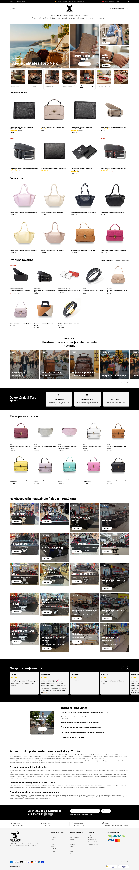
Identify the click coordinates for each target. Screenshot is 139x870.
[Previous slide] (123, 382)
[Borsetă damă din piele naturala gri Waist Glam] (45, 431)
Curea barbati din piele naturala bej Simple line (113, 127)
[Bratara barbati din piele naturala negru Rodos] (94, 275)
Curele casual (37, 288)
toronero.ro (17, 866)
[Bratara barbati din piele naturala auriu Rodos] (69, 309)
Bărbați (65, 15)
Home (53, 15)
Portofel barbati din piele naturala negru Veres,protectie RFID (81, 169)
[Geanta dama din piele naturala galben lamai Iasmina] (21, 465)
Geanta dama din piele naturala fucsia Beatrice (113, 250)
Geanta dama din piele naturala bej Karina (52, 212)
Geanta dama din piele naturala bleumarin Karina (84, 212)
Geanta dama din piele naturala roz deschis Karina (23, 212)
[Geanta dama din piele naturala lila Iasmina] (45, 465)
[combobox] (32, 8)
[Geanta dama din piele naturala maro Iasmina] (118, 431)
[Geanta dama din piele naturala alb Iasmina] (94, 431)
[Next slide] (127, 382)
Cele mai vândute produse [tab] (122, 260)
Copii (71, 15)
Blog (23, 1)
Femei (59, 15)
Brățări (84, 288)
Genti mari (36, 321)
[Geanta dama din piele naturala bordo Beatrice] (21, 431)
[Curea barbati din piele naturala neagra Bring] (45, 275)
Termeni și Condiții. (89, 814)
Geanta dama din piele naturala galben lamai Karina (24, 250)
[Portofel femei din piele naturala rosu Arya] (69, 275)
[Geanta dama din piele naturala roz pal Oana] (118, 275)
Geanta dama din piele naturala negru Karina (113, 212)
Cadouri (77, 15)
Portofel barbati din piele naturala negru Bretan (53, 168)
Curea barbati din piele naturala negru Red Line (113, 168)
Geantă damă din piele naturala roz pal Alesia (52, 127)
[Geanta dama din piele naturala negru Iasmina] (118, 465)
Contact (19, 1)
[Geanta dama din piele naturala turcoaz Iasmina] (69, 465)
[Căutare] (53, 8)
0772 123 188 (118, 1)
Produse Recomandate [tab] (107, 260)
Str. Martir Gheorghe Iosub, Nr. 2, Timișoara (116, 825)
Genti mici (109, 288)
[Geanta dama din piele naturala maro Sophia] (45, 309)
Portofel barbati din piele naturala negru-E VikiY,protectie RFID (21, 128)
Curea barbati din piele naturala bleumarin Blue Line (24, 168)
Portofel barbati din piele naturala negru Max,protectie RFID (81, 128)
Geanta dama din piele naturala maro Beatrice (83, 250)
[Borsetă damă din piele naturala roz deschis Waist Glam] (69, 431)
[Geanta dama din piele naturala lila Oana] (21, 309)
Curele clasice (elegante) (16, 288)
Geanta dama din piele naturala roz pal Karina (53, 250)
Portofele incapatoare (64, 288)
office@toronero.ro (79, 825)
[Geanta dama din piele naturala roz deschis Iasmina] (94, 465)
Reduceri (85, 15)
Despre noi (12, 1)
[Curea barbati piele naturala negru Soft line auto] (21, 275)
